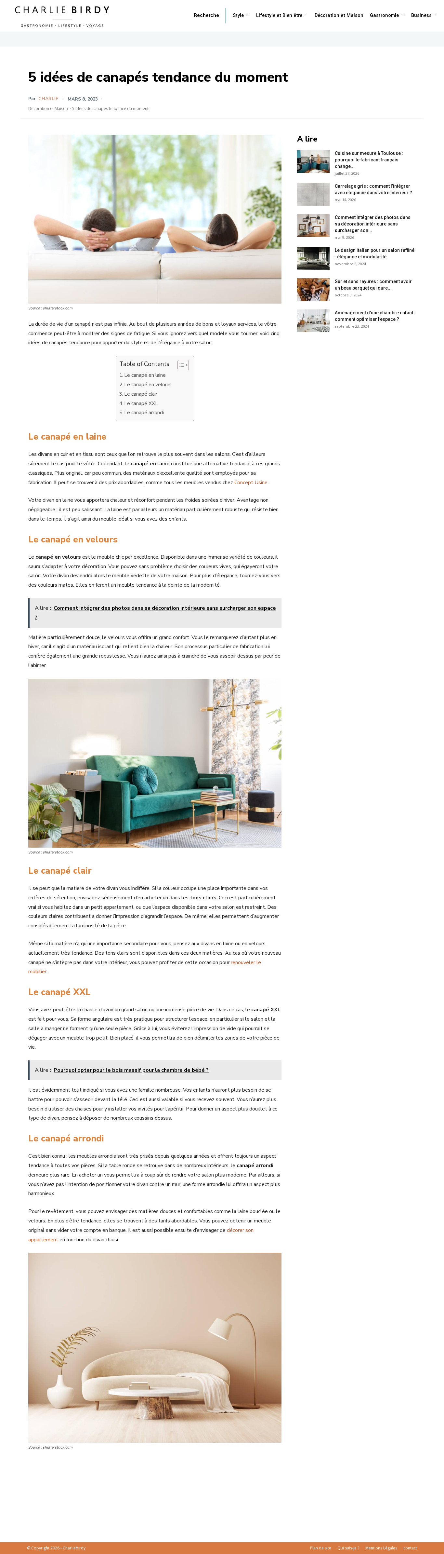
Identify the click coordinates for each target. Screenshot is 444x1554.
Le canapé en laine (145, 375)
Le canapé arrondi (144, 412)
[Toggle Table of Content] (180, 365)
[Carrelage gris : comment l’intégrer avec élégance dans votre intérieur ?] (313, 194)
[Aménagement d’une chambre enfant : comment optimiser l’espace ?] (313, 320)
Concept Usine (251, 482)
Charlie (48, 99)
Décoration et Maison (48, 108)
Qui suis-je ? (348, 1548)
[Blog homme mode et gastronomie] (63, 16)
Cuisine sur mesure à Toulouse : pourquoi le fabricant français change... (369, 160)
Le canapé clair (140, 394)
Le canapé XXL (141, 403)
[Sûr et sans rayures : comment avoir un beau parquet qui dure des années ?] (313, 289)
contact (410, 1548)
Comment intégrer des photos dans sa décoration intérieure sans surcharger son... (373, 224)
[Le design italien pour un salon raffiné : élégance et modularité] (313, 258)
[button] (206, 15)
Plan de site (320, 1548)
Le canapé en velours (148, 384)
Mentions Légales (381, 1548)
